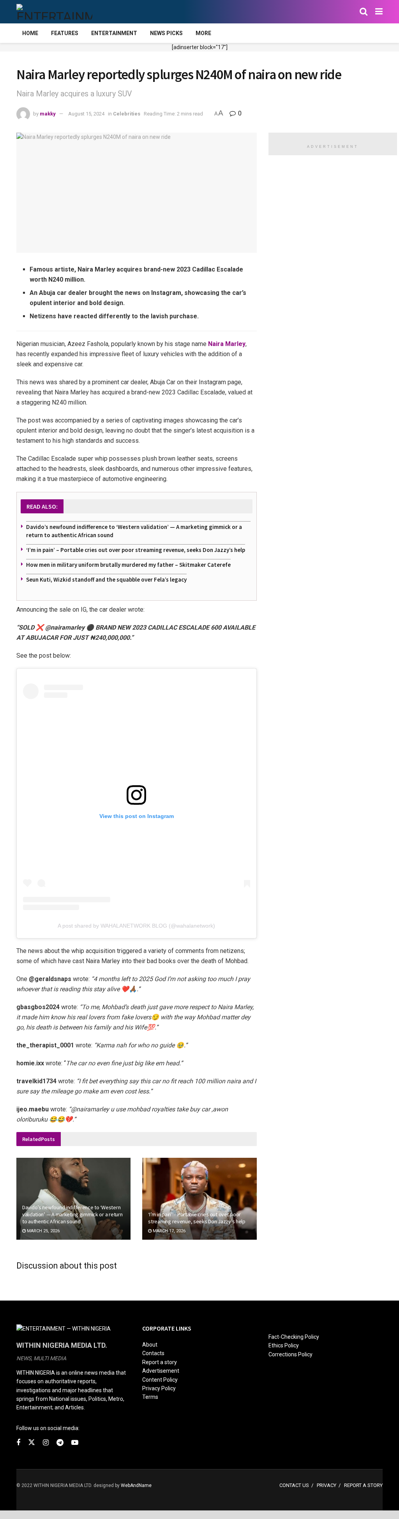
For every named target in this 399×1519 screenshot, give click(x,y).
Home (30, 33)
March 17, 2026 (168, 1230)
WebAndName (136, 1485)
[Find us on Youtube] (74, 1442)
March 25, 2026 (43, 1230)
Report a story (159, 1362)
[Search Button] (363, 11)
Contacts (153, 1353)
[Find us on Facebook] (18, 1442)
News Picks (166, 33)
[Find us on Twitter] (31, 1442)
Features (64, 33)
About (149, 1345)
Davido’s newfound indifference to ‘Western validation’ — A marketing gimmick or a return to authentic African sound (72, 1214)
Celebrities (126, 114)
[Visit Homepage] (54, 12)
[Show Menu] (379, 11)
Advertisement (160, 1371)
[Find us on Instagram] (46, 1442)
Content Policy (160, 1380)
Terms (150, 1397)
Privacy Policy (159, 1388)
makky (48, 114)
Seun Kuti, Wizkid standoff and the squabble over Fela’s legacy (106, 579)
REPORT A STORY (363, 1485)
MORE (203, 33)
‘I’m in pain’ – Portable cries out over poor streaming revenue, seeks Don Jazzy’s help (135, 550)
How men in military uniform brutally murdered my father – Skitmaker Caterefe (128, 564)
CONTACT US (294, 1485)
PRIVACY (326, 1485)
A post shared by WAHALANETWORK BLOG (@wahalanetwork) (136, 926)
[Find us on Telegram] (60, 1442)
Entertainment (114, 33)
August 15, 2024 (86, 114)
